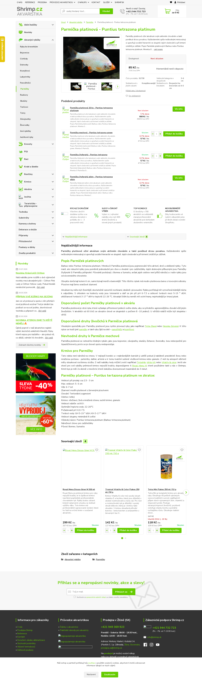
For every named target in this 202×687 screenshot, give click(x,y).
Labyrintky (25, 77)
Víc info (179, 108)
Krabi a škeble (31, 166)
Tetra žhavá (151, 326)
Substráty (24, 217)
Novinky (28, 32)
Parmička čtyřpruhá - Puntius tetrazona (88, 154)
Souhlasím (109, 674)
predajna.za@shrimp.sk (111, 648)
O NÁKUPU (82, 2)
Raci (26, 159)
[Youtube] (159, 645)
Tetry (22, 113)
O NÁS (19, 2)
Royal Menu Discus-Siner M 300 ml (79, 489)
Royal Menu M (139, 365)
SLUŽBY (106, 2)
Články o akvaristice (69, 627)
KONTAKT (96, 2)
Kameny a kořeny (27, 223)
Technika (23, 212)
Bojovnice (24, 52)
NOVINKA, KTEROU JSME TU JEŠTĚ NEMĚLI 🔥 (34, 322)
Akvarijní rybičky (32, 40)
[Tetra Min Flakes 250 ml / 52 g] (166, 467)
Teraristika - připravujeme (30, 204)
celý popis (158, 49)
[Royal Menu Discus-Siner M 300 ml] (81, 467)
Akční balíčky (30, 24)
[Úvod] (37, 11)
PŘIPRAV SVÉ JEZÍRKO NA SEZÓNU (34, 296)
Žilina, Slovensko (132, 644)
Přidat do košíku (174, 133)
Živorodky (24, 125)
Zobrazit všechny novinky (30, 345)
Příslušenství (25, 241)
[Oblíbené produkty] (171, 2)
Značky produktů (27, 253)
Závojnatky (25, 119)
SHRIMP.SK (119, 2)
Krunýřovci (25, 70)
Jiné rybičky (25, 131)
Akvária (28, 189)
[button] (122, 538)
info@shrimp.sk (154, 637)
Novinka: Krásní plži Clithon (30, 273)
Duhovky (24, 64)
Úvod (63, 22)
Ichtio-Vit (151, 362)
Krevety (28, 144)
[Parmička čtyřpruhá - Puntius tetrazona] (66, 157)
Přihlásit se (121, 591)
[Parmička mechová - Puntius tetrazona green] (66, 135)
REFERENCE (30, 2)
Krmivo (27, 181)
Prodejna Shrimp (25, 630)
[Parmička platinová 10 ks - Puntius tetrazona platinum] (66, 110)
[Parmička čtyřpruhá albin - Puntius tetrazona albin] (66, 179)
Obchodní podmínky (26, 643)
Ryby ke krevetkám (29, 46)
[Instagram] (153, 645)
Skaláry (23, 101)
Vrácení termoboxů (26, 646)
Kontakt (21, 636)
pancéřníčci (117, 329)
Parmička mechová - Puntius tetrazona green (91, 132)
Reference (22, 633)
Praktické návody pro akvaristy (74, 630)
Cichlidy (24, 58)
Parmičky (24, 89)
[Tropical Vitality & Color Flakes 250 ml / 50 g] (123, 467)
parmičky (83, 329)
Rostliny (28, 174)
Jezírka (27, 196)
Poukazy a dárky (27, 247)
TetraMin (141, 362)
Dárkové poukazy (25, 650)
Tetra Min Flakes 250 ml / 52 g (162, 489)
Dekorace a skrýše (28, 229)
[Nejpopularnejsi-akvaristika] (72, 635)
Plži (26, 151)
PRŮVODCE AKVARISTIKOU (61, 2)
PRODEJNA (42, 2)
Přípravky (23, 235)
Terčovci (24, 107)
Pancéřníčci (25, 83)
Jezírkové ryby (26, 137)
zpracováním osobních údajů (96, 597)
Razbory (24, 95)
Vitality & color (169, 362)
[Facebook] (147, 645)
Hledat (106, 11)
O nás (19, 627)
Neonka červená (171, 326)
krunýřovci (129, 329)
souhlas (91, 663)
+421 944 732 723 (136, 11)
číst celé (41, 287)
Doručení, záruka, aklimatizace (31, 640)
